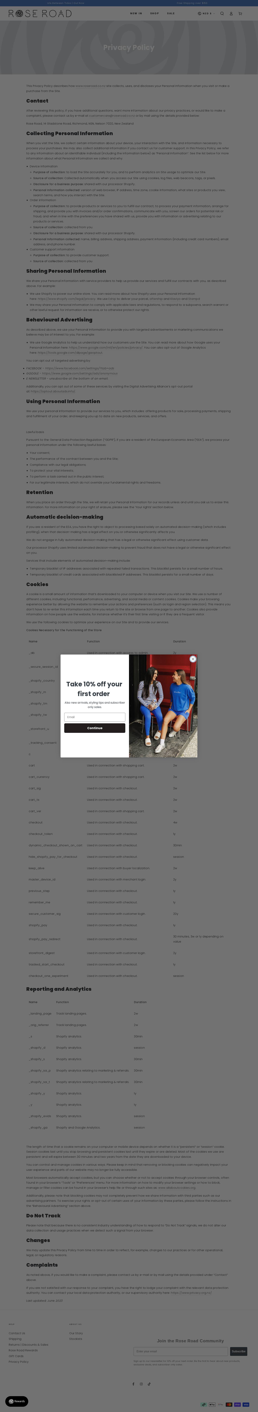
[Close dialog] (193, 659)
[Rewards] (16, 1401)
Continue (94, 728)
